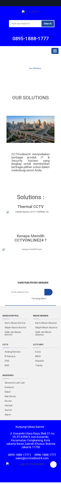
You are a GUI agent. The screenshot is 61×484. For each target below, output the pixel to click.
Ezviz (38, 351)
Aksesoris (8, 375)
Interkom (9, 387)
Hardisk (9, 405)
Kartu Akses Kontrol (15, 323)
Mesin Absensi (40, 316)
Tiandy (38, 365)
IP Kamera (10, 356)
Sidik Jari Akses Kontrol (13, 333)
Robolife (39, 361)
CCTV (5, 344)
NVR (7, 365)
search (48, 23)
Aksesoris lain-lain (15, 382)
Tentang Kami (38, 298)
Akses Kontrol (10, 316)
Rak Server (10, 396)
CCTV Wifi (38, 344)
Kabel (7, 392)
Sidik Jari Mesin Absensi (43, 333)
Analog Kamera (12, 351)
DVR (7, 361)
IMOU (38, 356)
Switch (8, 410)
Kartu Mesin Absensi (46, 323)
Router (8, 401)
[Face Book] (16, 298)
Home (22, 68)
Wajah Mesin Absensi (46, 327)
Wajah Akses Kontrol (15, 327)
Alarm (8, 414)
